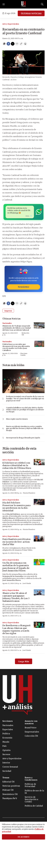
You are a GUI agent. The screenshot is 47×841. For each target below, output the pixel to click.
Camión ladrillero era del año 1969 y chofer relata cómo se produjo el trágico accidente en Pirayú (25, 410)
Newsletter (23, 287)
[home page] (23, 4)
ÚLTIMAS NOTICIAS (31, 13)
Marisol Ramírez (29, 493)
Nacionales (7, 323)
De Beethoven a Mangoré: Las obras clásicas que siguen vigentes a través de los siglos (16, 629)
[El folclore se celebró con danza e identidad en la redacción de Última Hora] (39, 462)
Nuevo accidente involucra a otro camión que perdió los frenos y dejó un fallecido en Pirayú (24, 428)
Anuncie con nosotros (31, 722)
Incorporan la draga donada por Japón (23, 438)
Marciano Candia (23, 354)
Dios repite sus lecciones (17, 419)
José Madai (27, 583)
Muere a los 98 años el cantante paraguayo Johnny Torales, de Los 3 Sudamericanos (15, 597)
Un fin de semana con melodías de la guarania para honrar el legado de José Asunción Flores (15, 566)
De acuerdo (23, 837)
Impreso (8, 311)
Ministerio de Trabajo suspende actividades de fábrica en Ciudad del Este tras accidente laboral (16, 328)
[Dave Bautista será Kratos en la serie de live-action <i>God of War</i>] (39, 538)
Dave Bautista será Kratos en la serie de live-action (16, 542)
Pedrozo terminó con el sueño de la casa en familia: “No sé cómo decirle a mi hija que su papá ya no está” (25, 399)
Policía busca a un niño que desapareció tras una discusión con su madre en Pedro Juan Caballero (16, 347)
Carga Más (23, 661)
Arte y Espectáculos (10, 24)
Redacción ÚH (25, 334)
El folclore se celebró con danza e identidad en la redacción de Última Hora (16, 465)
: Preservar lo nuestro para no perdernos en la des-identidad (16, 506)
